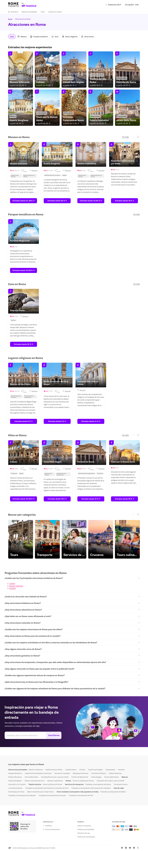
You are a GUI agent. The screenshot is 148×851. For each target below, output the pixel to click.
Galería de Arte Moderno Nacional (38, 773)
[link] (20, 69)
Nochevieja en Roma (16, 792)
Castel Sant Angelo (95, 769)
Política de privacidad (85, 829)
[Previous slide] (133, 137)
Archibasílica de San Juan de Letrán (55, 777)
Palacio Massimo (115, 773)
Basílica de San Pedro (54, 769)
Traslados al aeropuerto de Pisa (81, 795)
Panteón (12, 588)
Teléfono (48, 825)
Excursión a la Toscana (17, 784)
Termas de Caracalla (62, 773)
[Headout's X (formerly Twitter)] (138, 848)
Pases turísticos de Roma (52, 784)
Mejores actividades (29, 11)
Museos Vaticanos (16, 586)
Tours (43, 11)
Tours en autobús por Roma (83, 780)
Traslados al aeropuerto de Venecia (52, 795)
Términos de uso (83, 833)
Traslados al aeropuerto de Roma (98, 784)
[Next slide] (138, 137)
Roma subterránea (111, 777)
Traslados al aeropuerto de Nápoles (22, 795)
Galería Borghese (15, 780)
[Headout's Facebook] (134, 848)
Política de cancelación (86, 837)
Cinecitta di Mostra (98, 773)
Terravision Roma (120, 784)
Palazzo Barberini (15, 773)
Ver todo (125, 137)
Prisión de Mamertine (79, 777)
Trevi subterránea (31, 777)
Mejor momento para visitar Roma (40, 792)
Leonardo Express (15, 788)
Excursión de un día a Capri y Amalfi (110, 780)
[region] (74, 173)
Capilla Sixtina (70, 769)
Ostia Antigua (96, 777)
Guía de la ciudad (55, 11)
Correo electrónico (52, 829)
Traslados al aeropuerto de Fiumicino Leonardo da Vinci (46, 788)
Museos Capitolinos (55, 780)
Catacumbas (110, 769)
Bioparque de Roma (80, 773)
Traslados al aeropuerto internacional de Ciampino (91, 788)
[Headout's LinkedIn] (122, 848)
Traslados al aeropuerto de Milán (113, 792)
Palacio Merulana (15, 777)
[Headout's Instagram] (126, 848)
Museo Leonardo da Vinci (34, 780)
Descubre (14, 11)
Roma (10, 19)
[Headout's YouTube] (130, 848)
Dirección (34, 170)
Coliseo (12, 583)
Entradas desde (23, 200)
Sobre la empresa (84, 825)
